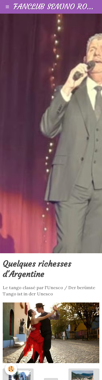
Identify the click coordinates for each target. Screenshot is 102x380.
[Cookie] (11, 369)
